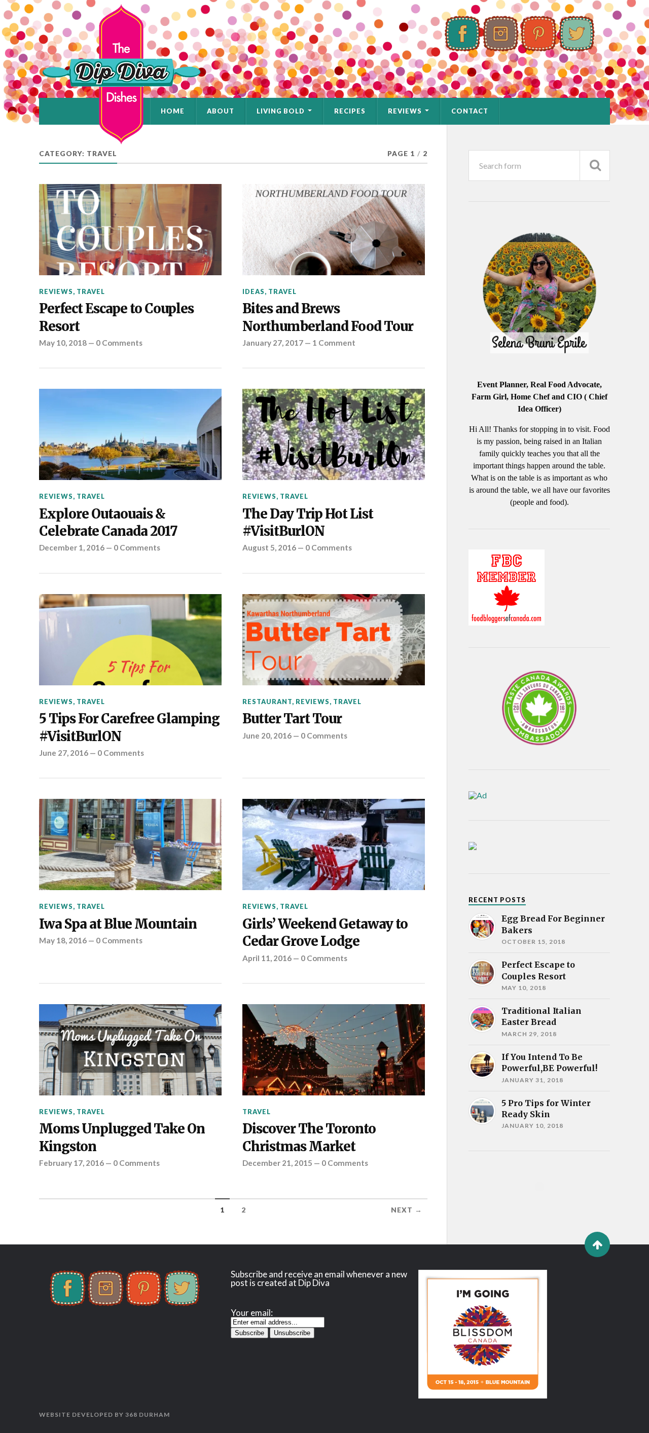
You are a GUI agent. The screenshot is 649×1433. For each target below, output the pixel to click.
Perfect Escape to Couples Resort (116, 317)
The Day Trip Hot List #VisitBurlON (307, 522)
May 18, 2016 (63, 940)
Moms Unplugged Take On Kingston (122, 1137)
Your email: (252, 1312)
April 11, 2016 (267, 958)
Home (173, 111)
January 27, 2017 (272, 342)
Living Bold (281, 111)
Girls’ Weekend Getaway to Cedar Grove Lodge (325, 932)
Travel (91, 291)
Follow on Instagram (546, 1205)
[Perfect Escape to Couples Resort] (130, 229)
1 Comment (333, 342)
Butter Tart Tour (292, 719)
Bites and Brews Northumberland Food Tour (327, 317)
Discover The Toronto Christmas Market (309, 1137)
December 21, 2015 (277, 1162)
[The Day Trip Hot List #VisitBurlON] (333, 434)
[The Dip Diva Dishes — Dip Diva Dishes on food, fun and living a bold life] (324, 74)
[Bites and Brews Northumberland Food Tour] (333, 229)
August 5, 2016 (269, 547)
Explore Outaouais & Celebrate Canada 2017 (108, 522)
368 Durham (147, 1414)
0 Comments (119, 342)
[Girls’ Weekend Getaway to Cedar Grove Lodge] (333, 844)
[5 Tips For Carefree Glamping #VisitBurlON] (130, 639)
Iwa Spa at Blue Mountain (118, 924)
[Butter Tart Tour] (333, 639)
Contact (469, 111)
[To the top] (597, 1244)
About (220, 111)
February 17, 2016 (71, 1162)
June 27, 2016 (63, 752)
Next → (406, 1210)
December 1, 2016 (71, 547)
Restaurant (267, 701)
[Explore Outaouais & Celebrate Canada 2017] (130, 434)
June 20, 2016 (267, 735)
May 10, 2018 (63, 342)
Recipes (350, 111)
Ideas (253, 291)
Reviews (405, 111)
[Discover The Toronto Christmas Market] (333, 1049)
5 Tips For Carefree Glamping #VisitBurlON (129, 727)
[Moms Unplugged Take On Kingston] (130, 1049)
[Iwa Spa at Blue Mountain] (130, 844)
